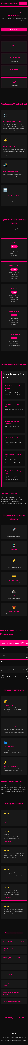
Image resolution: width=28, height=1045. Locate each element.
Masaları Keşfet (14, 33)
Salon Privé (6, 1022)
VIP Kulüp (22, 1022)
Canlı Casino (14, 1022)
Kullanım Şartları (20, 1029)
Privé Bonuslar (20, 1026)
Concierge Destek (8, 1026)
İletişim (14, 1033)
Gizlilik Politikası (8, 1029)
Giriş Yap (23, 3)
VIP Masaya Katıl (14, 29)
